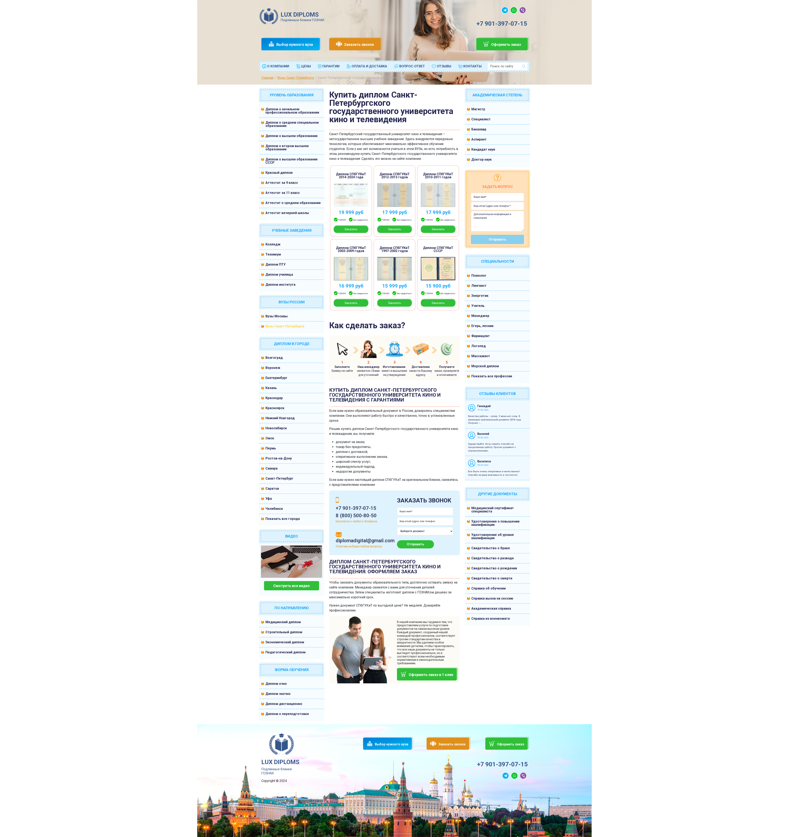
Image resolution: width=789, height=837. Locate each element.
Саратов (272, 488)
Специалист (481, 119)
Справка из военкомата (490, 619)
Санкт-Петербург (279, 478)
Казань (271, 388)
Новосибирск (276, 428)
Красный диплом (279, 173)
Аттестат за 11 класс (282, 193)
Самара (271, 468)
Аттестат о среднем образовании (293, 203)
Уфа (268, 499)
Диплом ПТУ (275, 264)
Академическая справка (491, 608)
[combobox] (507, 66)
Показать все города (282, 519)
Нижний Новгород (280, 418)
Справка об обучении (488, 588)
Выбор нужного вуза (294, 44)
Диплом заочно (278, 694)
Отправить (415, 544)
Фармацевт (480, 336)
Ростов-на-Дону (278, 458)
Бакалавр (478, 129)
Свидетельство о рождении (494, 568)
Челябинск (274, 509)
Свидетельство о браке (490, 548)
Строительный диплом (283, 632)
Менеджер (480, 316)
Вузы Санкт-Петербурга (284, 326)
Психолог (479, 275)
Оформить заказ (506, 44)
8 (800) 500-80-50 (356, 515)
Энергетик (479, 296)
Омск (269, 438)
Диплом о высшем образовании (291, 136)
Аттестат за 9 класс (281, 183)
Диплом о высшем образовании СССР (291, 161)
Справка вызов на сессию (492, 598)
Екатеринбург (276, 378)
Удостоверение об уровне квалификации (492, 536)
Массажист (480, 356)
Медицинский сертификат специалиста (492, 509)
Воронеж (272, 368)
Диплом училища (279, 274)
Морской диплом (485, 366)
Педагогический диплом (285, 652)
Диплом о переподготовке (287, 714)
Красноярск (274, 408)
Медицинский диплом (283, 622)
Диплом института (280, 285)
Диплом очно (276, 684)
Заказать (351, 229)
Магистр (478, 109)
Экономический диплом (284, 642)
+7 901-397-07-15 (501, 23)
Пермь (270, 448)
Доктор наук (481, 159)
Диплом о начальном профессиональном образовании (292, 110)
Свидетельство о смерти (491, 578)
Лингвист (479, 286)
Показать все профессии (491, 376)
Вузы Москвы (276, 316)
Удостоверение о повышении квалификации (495, 523)
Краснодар (274, 398)
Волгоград (274, 358)
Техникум (273, 254)
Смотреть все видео (291, 586)
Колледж (272, 244)
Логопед (478, 346)
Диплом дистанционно (283, 704)
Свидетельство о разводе (492, 558)
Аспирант (479, 139)
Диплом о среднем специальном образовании (292, 124)
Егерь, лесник (482, 326)
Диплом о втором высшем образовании (287, 147)
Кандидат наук (483, 149)
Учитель (477, 306)
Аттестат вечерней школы (287, 213)
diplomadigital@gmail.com (365, 540)
